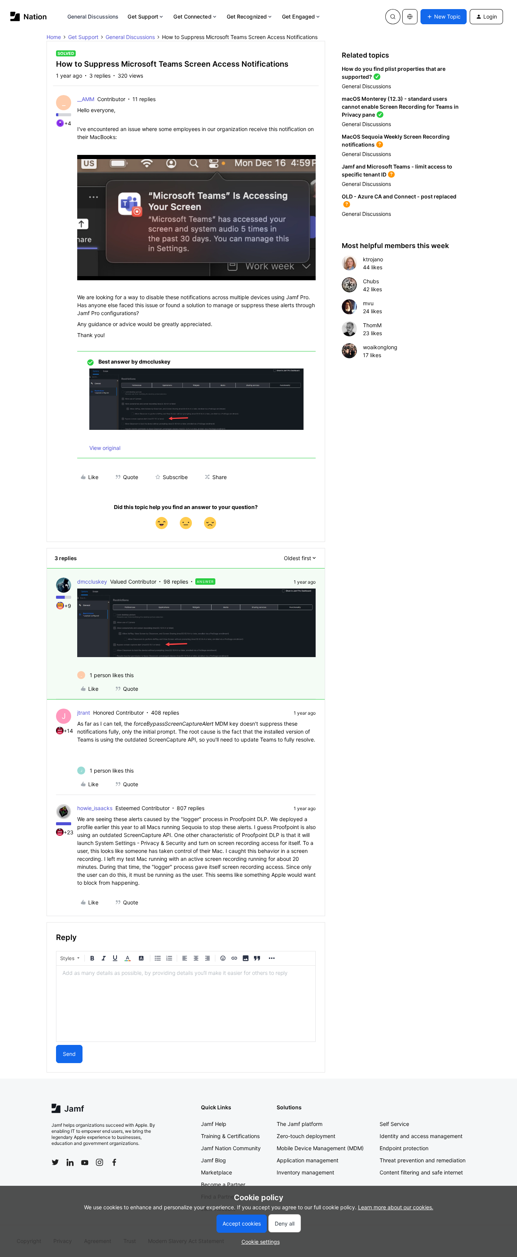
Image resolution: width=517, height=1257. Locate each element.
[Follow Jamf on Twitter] (55, 1162)
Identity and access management (421, 1136)
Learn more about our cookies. (395, 1207)
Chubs (371, 281)
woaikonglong (380, 347)
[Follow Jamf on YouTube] (85, 1162)
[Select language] (409, 16)
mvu (368, 303)
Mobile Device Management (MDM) (320, 1148)
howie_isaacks (94, 808)
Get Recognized (247, 16)
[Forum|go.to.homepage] (28, 16)
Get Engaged (298, 16)
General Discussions (93, 16)
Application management (307, 1160)
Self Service (394, 1124)
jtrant (83, 712)
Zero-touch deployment (306, 1136)
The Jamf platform (299, 1124)
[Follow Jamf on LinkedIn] (70, 1162)
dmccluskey (92, 581)
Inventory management (305, 1172)
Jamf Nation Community (231, 1148)
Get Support (143, 16)
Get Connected (192, 16)
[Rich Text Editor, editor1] (185, 1004)
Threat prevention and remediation (423, 1160)
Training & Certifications (230, 1136)
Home (54, 37)
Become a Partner (223, 1184)
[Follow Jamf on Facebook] (114, 1162)
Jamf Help (213, 1124)
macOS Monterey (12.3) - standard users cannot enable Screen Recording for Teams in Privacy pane (400, 106)
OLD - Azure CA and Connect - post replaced (399, 196)
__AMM (85, 99)
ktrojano (373, 259)
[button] (443, 16)
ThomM (372, 325)
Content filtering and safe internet (421, 1172)
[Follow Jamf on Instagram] (99, 1162)
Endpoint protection (404, 1148)
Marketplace (216, 1172)
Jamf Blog (213, 1160)
